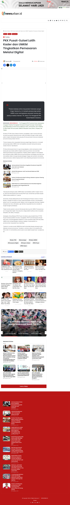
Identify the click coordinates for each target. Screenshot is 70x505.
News (9, 31)
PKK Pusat (36, 243)
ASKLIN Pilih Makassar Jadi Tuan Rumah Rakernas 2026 (25, 171)
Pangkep (38, 128)
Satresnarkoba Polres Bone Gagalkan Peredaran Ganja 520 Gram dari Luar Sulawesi (16, 404)
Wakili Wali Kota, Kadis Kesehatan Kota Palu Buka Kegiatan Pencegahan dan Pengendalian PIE (17, 430)
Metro (5, 34)
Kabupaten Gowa (27, 128)
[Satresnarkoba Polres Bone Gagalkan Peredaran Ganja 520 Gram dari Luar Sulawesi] (7, 166)
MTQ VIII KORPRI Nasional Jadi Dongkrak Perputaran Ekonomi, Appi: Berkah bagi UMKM (9, 374)
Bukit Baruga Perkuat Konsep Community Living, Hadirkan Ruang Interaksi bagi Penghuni (17, 450)
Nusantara (15, 34)
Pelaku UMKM (33, 240)
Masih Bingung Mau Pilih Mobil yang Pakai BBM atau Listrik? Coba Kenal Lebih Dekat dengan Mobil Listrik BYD (17, 440)
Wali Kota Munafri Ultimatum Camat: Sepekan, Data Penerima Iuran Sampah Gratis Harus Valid (38, 355)
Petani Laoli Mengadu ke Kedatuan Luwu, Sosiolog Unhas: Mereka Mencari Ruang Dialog (17, 486)
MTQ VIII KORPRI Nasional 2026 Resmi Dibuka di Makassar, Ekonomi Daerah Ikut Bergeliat (37, 375)
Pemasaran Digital (13, 243)
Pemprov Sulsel (26, 243)
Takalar (5, 130)
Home (5, 31)
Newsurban (8, 61)
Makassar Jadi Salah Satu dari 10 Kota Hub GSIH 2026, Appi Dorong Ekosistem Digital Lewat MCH (17, 467)
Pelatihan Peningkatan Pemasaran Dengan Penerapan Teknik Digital (25, 125)
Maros (33, 128)
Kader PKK (13, 240)
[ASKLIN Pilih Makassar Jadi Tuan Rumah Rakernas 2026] (7, 173)
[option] (23, 83)
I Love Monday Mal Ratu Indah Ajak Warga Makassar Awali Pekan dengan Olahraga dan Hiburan (24, 324)
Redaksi (35, 500)
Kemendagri (23, 240)
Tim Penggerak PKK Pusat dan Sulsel (28, 123)
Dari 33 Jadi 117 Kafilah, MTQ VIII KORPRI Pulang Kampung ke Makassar (23, 374)
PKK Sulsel (24, 246)
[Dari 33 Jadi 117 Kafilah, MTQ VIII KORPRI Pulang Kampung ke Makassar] (24, 368)
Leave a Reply (24, 386)
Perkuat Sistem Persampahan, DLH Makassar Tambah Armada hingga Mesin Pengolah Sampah (23, 355)
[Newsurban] (11, 13)
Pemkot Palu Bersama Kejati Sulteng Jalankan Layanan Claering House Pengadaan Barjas (17, 420)
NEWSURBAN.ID (14, 123)
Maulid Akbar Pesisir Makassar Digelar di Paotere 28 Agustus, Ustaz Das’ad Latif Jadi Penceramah (17, 458)
